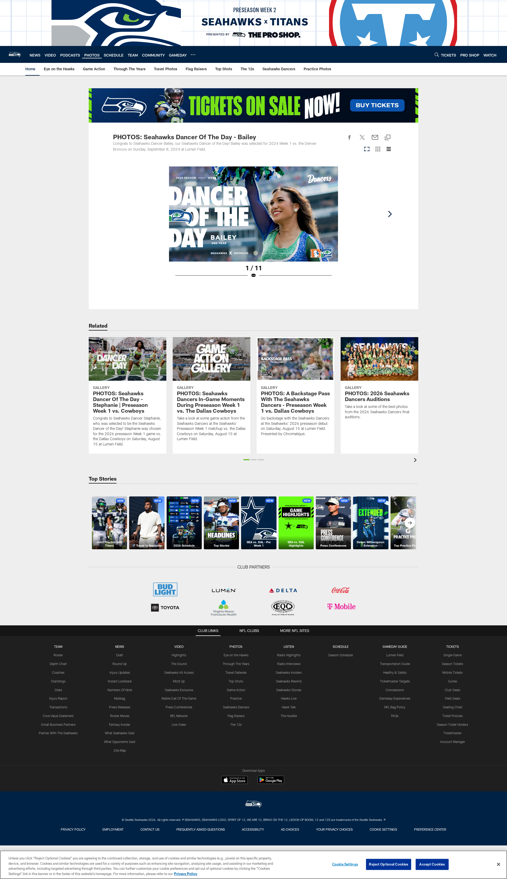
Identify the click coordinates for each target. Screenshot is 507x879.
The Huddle (289, 716)
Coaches (58, 672)
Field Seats (452, 698)
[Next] (390, 214)
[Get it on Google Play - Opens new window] (271, 782)
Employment (113, 829)
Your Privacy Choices (334, 829)
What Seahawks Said (119, 733)
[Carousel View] (367, 149)
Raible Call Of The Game (179, 698)
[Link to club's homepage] (14, 54)
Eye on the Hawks (236, 655)
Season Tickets (452, 664)
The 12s (236, 724)
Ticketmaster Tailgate (395, 681)
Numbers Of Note (119, 690)
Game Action (236, 690)
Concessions (395, 690)
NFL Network (179, 716)
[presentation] (416, 460)
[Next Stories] (410, 523)
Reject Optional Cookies (388, 864)
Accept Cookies (432, 864)
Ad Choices (290, 829)
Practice (236, 698)
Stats (58, 690)
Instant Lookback (120, 681)
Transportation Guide (395, 664)
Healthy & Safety (395, 672)
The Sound (179, 664)
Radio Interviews (289, 664)
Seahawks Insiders (289, 672)
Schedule (341, 646)
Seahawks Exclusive (179, 690)
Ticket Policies (452, 716)
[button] (246, 460)
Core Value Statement (58, 716)
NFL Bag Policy (394, 707)
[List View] (388, 149)
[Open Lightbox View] (253, 225)
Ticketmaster (452, 733)
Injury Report (58, 698)
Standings (58, 681)
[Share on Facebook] (349, 140)
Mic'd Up (179, 681)
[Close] (498, 864)
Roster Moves (119, 716)
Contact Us (149, 829)
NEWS (119, 646)
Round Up (119, 664)
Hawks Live (289, 698)
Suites (452, 681)
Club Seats (452, 690)
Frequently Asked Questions (200, 829)
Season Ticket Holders (452, 724)
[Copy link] (387, 137)
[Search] (437, 54)
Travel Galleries (236, 672)
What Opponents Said (119, 741)
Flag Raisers (236, 716)
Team (58, 646)
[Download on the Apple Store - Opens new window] (234, 780)
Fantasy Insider (119, 724)
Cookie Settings (383, 829)
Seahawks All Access (179, 672)
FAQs (394, 716)
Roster (58, 655)
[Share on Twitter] (362, 140)
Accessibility (253, 829)
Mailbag (119, 698)
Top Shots (236, 681)
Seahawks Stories (288, 690)
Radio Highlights (289, 655)
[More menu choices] (193, 55)
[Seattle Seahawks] (253, 805)
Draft (119, 655)
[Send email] (375, 140)
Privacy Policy (73, 829)
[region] (253, 864)
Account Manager (452, 741)
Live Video (179, 724)
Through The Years (236, 664)
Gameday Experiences (394, 698)
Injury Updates (120, 672)
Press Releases (119, 707)
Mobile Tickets (452, 672)
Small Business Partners (58, 724)
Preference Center (430, 829)
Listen (289, 646)
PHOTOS (235, 646)
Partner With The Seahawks (58, 733)
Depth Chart (58, 664)
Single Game (452, 655)
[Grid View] (377, 149)
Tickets (452, 646)
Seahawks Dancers (236, 707)
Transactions (58, 707)
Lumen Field (394, 655)
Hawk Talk (289, 707)
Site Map (120, 750)
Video (179, 646)
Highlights (179, 655)
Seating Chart (452, 707)
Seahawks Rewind (289, 681)
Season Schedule (340, 655)
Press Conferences (179, 707)
